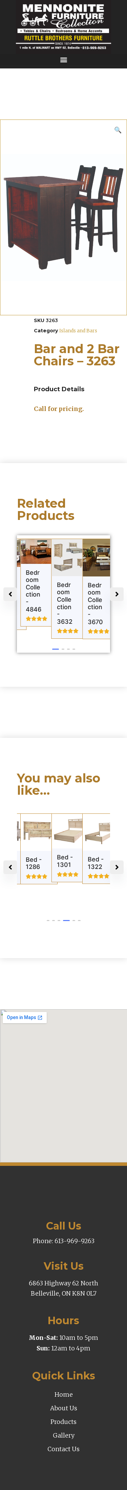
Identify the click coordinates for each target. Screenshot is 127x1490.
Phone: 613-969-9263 (63, 1241)
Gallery (64, 1435)
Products (63, 1422)
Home (64, 1394)
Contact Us (63, 1449)
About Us (63, 1408)
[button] (63, 59)
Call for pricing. (59, 409)
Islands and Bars (78, 331)
